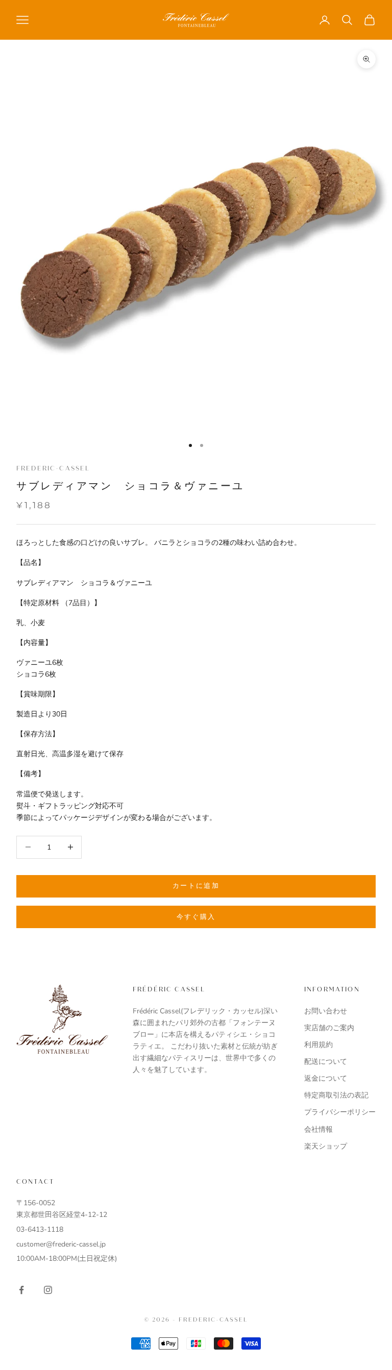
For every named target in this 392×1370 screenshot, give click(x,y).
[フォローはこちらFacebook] (21, 1290)
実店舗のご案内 (329, 1028)
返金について (325, 1078)
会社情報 (318, 1129)
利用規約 (318, 1045)
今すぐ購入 (196, 916)
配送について (325, 1061)
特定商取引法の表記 (336, 1095)
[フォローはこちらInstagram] (48, 1290)
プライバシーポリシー (340, 1112)
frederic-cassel (53, 468)
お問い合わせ (325, 1011)
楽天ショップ (325, 1146)
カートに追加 (196, 885)
